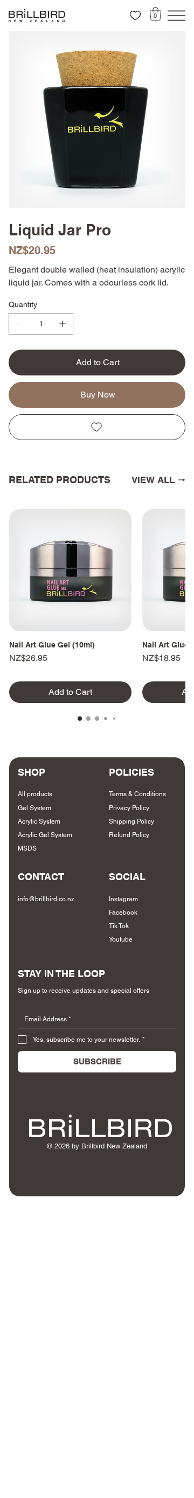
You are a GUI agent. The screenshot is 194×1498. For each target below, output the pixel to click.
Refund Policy (129, 835)
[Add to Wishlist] (97, 427)
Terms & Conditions (137, 794)
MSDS (27, 848)
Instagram (123, 899)
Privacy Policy (129, 808)
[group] (97, 605)
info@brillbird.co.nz (46, 899)
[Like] (135, 16)
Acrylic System (39, 821)
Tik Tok (119, 926)
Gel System (34, 808)
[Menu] (176, 15)
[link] (155, 13)
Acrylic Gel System (45, 835)
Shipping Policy (131, 821)
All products (35, 794)
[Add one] (62, 324)
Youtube (121, 939)
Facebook (123, 912)
